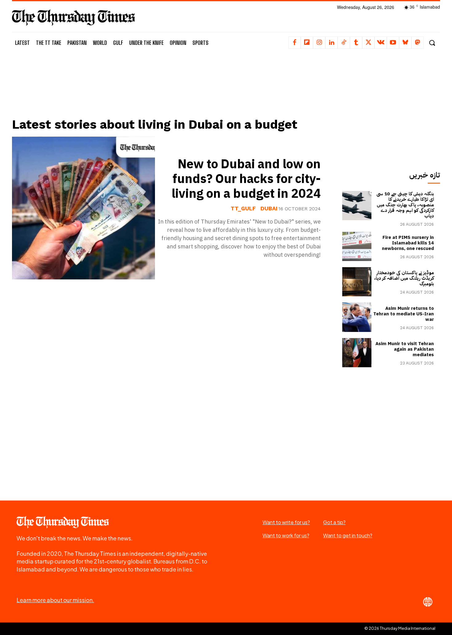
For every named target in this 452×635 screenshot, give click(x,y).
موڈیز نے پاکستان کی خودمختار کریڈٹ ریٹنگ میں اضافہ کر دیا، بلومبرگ (404, 278)
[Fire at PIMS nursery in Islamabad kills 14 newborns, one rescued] (356, 246)
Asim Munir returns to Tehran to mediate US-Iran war (403, 314)
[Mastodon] (417, 43)
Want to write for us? (286, 522)
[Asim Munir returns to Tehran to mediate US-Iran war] (356, 317)
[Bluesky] (405, 43)
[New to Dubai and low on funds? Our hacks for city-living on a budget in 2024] (83, 208)
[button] (432, 43)
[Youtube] (393, 43)
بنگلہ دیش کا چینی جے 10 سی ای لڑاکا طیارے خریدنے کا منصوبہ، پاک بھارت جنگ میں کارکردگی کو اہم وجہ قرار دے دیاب (405, 204)
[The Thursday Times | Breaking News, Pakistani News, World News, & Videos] (73, 17)
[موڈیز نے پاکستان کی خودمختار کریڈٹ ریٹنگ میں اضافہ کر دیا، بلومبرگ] (356, 281)
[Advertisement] (171, 91)
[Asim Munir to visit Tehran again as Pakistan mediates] (356, 352)
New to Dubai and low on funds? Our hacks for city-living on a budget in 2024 (246, 179)
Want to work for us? (286, 535)
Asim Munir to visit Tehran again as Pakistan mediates (404, 349)
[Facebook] (294, 43)
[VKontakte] (381, 43)
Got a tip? (334, 522)
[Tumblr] (356, 43)
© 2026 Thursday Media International (399, 628)
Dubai (268, 208)
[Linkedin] (331, 43)
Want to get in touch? (347, 535)
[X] (368, 43)
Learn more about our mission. (55, 599)
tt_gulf (243, 208)
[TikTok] (344, 43)
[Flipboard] (307, 43)
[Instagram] (319, 43)
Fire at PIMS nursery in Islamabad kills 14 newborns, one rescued (408, 243)
